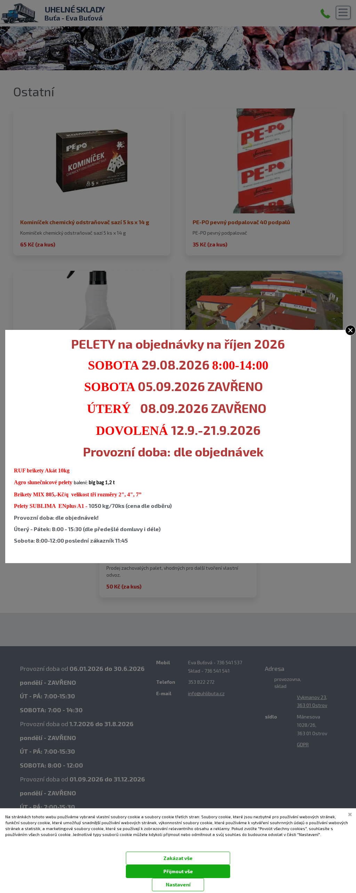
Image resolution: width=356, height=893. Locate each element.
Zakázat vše (178, 858)
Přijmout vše (178, 871)
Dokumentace (16, 843)
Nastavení (178, 884)
